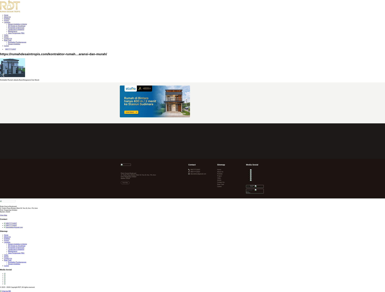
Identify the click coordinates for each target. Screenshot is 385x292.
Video (6, 35)
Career (6, 46)
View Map (3, 215)
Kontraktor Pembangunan (17, 42)
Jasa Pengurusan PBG (16, 33)
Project (6, 20)
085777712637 (11, 223)
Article (6, 37)
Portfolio (7, 19)
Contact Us (8, 38)
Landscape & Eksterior (16, 29)
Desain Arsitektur (14, 44)
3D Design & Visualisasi (16, 26)
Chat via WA (6, 291)
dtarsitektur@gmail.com (14, 227)
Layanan (7, 22)
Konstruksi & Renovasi (16, 28)
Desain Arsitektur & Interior (17, 24)
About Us (7, 17)
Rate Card (8, 40)
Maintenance (12, 31)
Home (6, 15)
